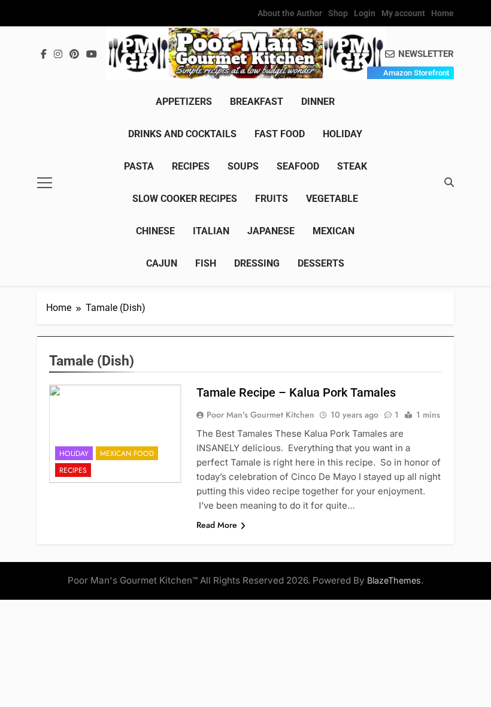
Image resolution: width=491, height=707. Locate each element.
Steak (352, 166)
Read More (216, 525)
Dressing (257, 263)
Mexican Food (127, 453)
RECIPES (191, 166)
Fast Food (279, 134)
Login (364, 13)
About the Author (289, 13)
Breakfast (256, 101)
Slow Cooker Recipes (184, 198)
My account (403, 13)
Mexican (333, 231)
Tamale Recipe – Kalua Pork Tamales (296, 392)
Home (442, 13)
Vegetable (332, 198)
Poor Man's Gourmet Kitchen (260, 415)
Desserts (321, 263)
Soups (243, 166)
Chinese (155, 231)
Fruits (271, 198)
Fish (205, 263)
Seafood (298, 166)
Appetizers (184, 101)
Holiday (342, 134)
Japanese (271, 231)
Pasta (139, 166)
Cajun (161, 263)
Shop (338, 13)
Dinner (318, 101)
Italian (211, 231)
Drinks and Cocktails (182, 134)
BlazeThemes (394, 580)
